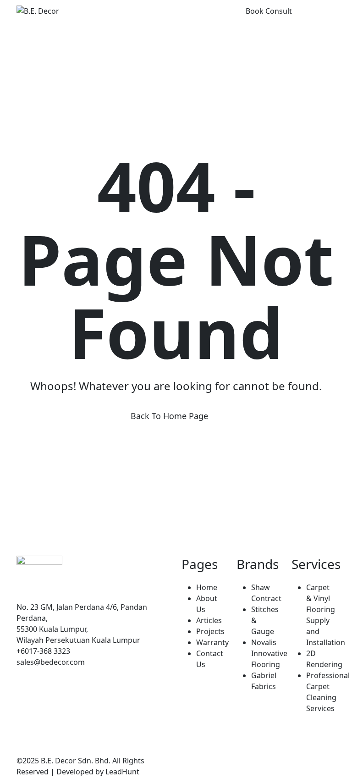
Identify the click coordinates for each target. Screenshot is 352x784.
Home (206, 587)
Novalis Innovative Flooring (269, 653)
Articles (209, 620)
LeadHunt (122, 772)
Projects (210, 631)
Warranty (212, 642)
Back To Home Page (169, 415)
